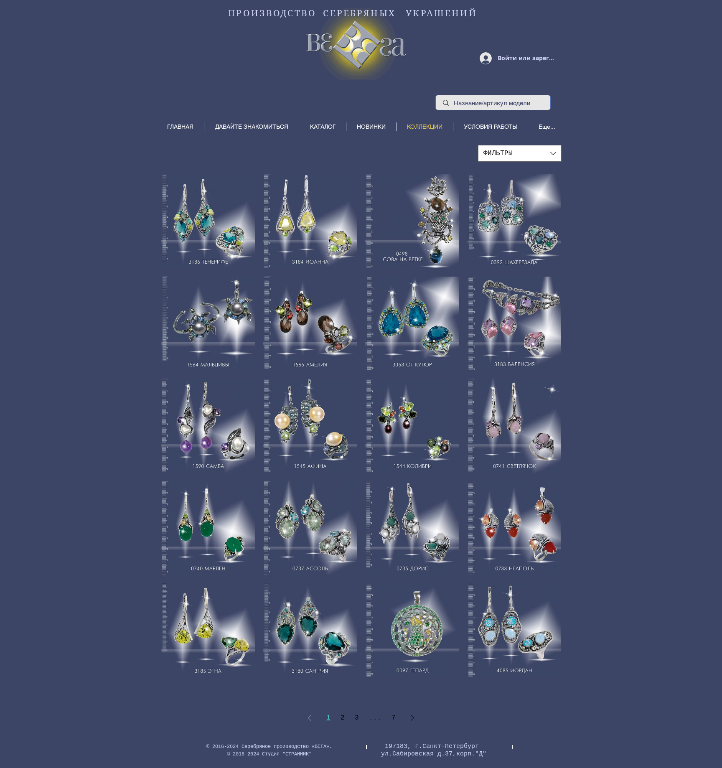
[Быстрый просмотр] (208, 221)
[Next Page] (412, 718)
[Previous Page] (310, 718)
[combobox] (520, 153)
